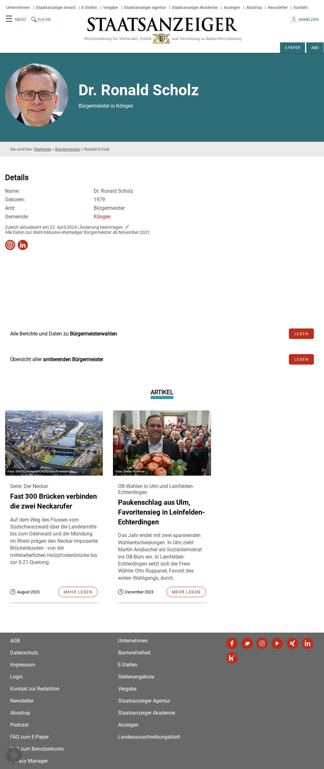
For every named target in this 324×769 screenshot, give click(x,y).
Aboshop (254, 7)
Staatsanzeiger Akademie (195, 7)
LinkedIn (307, 643)
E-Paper (292, 48)
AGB (15, 641)
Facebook (232, 643)
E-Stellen (89, 7)
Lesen (301, 333)
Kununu (232, 658)
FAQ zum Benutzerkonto (37, 749)
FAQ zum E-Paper (29, 737)
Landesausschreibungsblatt (149, 737)
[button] (14, 755)
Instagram (262, 643)
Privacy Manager (29, 761)
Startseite (42, 149)
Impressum (22, 665)
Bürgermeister (67, 149)
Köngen (102, 217)
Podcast (19, 725)
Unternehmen (18, 7)
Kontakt (301, 7)
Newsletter (278, 7)
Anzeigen (232, 7)
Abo (315, 48)
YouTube (277, 643)
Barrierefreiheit (134, 653)
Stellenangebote (136, 677)
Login (16, 677)
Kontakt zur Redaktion (34, 689)
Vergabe (110, 7)
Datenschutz (24, 653)
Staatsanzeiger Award (55, 7)
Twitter (247, 643)
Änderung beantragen (101, 227)
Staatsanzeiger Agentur (145, 7)
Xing (292, 643)
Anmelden (308, 19)
